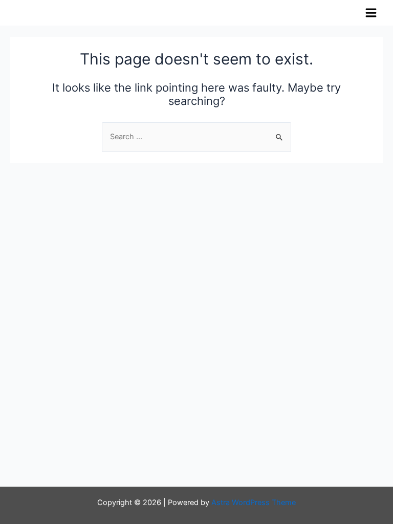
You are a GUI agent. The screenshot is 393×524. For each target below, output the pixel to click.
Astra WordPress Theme (253, 502)
